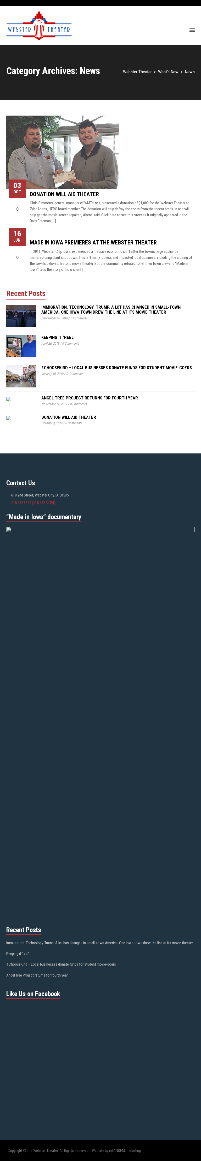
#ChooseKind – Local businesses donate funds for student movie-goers (116, 367)
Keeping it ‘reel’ (58, 337)
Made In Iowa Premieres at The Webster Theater (93, 242)
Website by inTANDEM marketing (116, 1150)
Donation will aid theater (64, 194)
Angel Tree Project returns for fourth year (89, 397)
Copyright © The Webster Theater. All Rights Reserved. (48, 1150)
